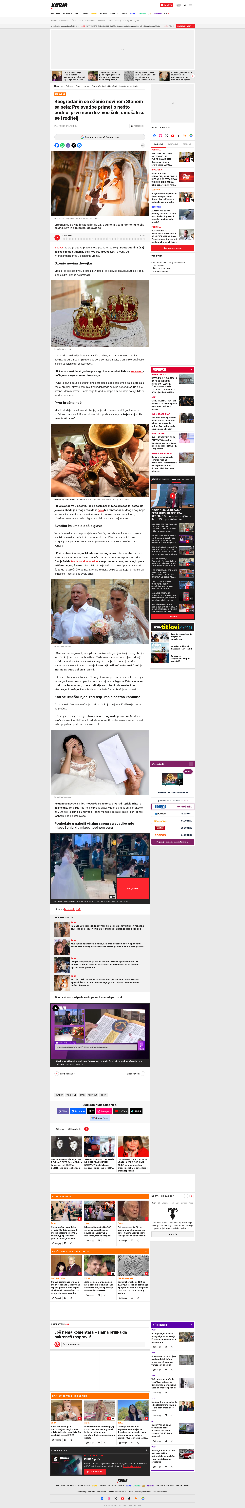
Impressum (101, 1491)
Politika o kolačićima (117, 1491)
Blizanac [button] (165, 1203)
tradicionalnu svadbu (84, 561)
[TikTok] (179, 135)
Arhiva (130, 1491)
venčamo (137, 371)
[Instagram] (161, 135)
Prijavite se (97, 1471)
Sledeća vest (133, 1074)
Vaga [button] (191, 1203)
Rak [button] (172, 1203)
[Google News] (191, 135)
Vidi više (173, 1234)
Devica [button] (184, 1203)
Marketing (82, 1491)
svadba (59, 1095)
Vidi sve (173, 616)
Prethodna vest (67, 1074)
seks (101, 510)
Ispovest (59, 247)
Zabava (69, 86)
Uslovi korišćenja (160, 1491)
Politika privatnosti (143, 1491)
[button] (137, 126)
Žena (78, 86)
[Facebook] (154, 135)
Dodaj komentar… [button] (72, 1344)
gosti (103, 1095)
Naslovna (58, 86)
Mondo (68, 909)
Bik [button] (159, 1203)
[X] (167, 135)
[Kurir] (59, 5)
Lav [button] (177, 1203)
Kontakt (91, 1491)
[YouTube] (173, 135)
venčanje (71, 1095)
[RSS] (185, 135)
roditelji (92, 1095)
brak (82, 1095)
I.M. (78, 909)
